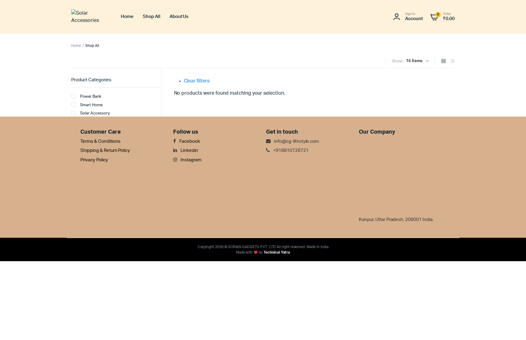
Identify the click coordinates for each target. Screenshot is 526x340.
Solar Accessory (95, 113)
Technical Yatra (277, 252)
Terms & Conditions (100, 141)
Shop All (151, 16)
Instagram (191, 160)
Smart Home (91, 105)
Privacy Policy (94, 160)
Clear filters (197, 81)
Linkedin (189, 150)
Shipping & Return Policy (105, 150)
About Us (179, 16)
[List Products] (452, 62)
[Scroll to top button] (512, 326)
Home (127, 16)
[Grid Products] (443, 62)
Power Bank (90, 97)
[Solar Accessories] (90, 16)
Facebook (189, 141)
